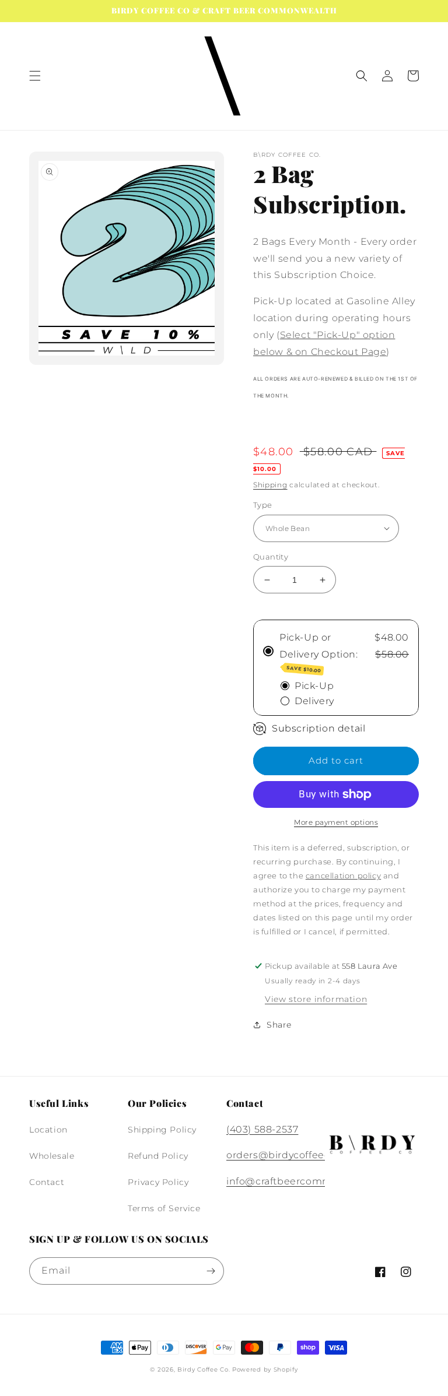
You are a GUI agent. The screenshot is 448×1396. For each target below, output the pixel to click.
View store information (316, 999)
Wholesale (51, 1156)
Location (48, 1129)
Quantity (270, 556)
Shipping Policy (162, 1129)
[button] (35, 76)
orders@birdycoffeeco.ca (287, 1155)
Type (262, 504)
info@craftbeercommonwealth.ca (309, 1181)
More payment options (336, 822)
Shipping (270, 484)
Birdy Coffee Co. (203, 1369)
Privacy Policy (158, 1182)
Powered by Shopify (265, 1369)
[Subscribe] (210, 1271)
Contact (46, 1182)
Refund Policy (158, 1156)
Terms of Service (164, 1208)
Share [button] (279, 1024)
